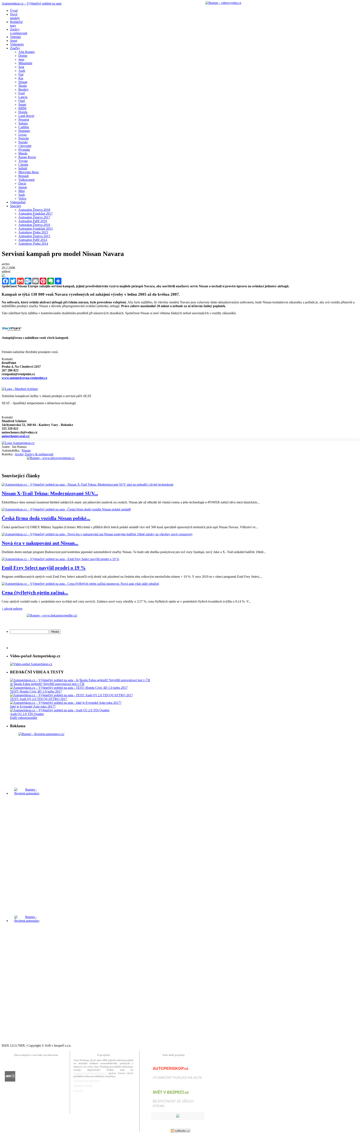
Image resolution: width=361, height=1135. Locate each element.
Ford (21, 93)
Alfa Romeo (26, 52)
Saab (21, 194)
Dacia (22, 183)
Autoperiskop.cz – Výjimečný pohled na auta (31, 3)
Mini (21, 191)
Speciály (15, 206)
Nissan (22, 82)
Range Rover (27, 157)
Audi (21, 70)
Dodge (22, 55)
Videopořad (17, 202)
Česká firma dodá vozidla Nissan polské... (46, 518)
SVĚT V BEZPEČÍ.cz (171, 1092)
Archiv (19, 454)
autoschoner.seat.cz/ (16, 436)
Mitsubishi (25, 63)
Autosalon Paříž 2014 (32, 240)
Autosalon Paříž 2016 (32, 221)
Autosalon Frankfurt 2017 (35, 213)
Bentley (23, 89)
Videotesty (17, 44)
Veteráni (15, 37)
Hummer (24, 131)
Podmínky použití (83, 1085)
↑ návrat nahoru (12, 608)
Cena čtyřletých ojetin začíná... (35, 592)
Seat (21, 67)
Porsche (23, 138)
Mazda (22, 153)
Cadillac (23, 127)
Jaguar (22, 187)
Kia (20, 78)
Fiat (20, 74)
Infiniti (22, 168)
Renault (23, 176)
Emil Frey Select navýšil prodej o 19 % (44, 567)
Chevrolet (24, 146)
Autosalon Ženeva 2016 (34, 225)
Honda (22, 112)
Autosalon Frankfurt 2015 (35, 228)
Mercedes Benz (28, 172)
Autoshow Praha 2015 (33, 232)
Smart (22, 104)
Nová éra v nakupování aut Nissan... (40, 543)
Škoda (22, 85)
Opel (21, 101)
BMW (22, 108)
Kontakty (79, 1090)
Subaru (23, 123)
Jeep (21, 59)
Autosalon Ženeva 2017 (34, 217)
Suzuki (23, 142)
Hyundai (24, 149)
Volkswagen (26, 179)
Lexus (22, 134)
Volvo (22, 198)
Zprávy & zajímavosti (39, 454)
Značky (15, 48)
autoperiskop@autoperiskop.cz (90, 1073)
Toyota (23, 161)
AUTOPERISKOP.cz (170, 1068)
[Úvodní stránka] (18, 443)
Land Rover (26, 116)
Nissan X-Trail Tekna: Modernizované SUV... (50, 493)
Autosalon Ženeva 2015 (34, 236)
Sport (13, 40)
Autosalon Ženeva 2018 (34, 210)
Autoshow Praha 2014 (33, 243)
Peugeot (23, 119)
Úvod (14, 10)
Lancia (22, 97)
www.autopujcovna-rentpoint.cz (24, 378)
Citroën (23, 164)
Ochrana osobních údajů (87, 1080)
